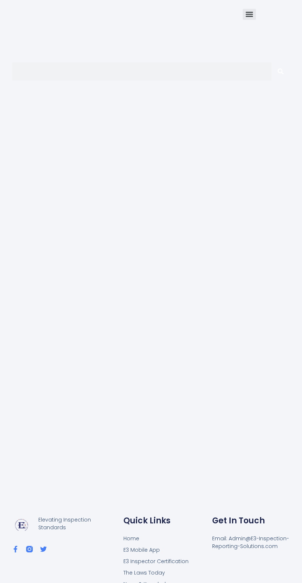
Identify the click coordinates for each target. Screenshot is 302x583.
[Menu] (249, 14)
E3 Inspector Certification (156, 561)
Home (131, 538)
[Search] (280, 71)
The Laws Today (144, 572)
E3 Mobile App (141, 550)
